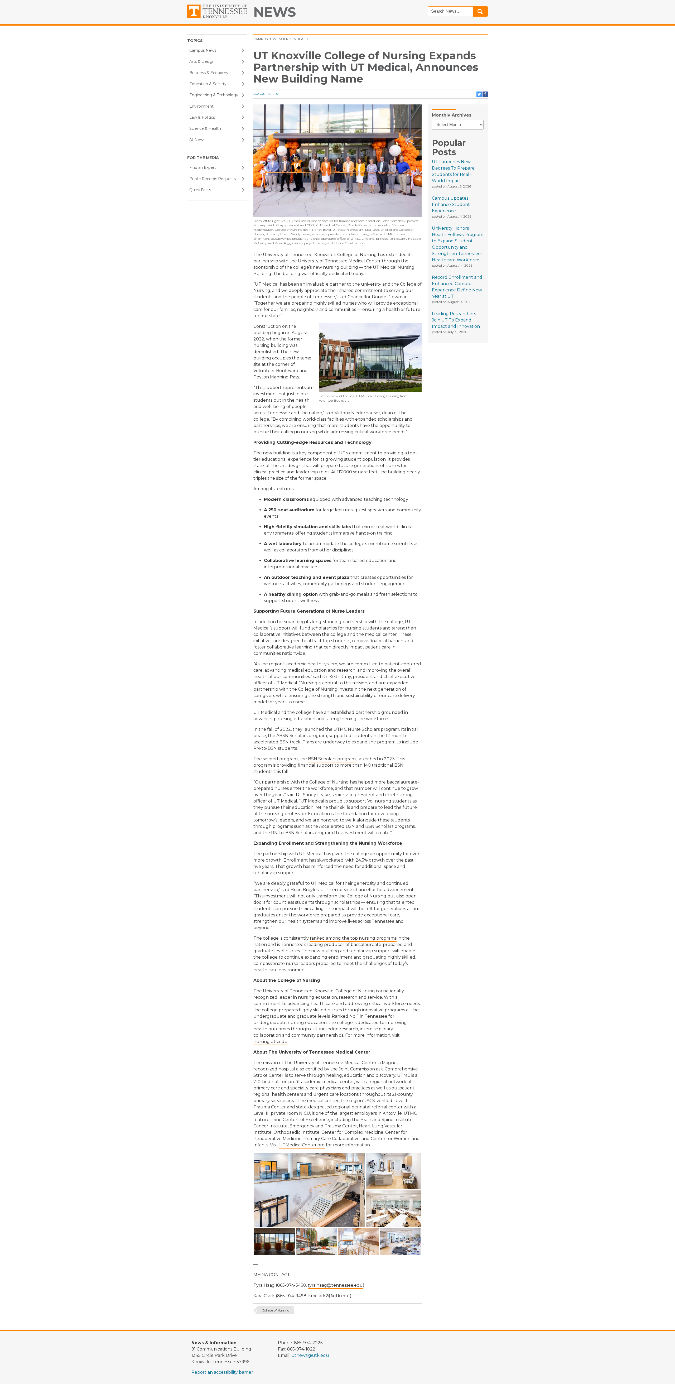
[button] (309, 1190)
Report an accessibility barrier (222, 1372)
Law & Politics (202, 117)
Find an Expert (202, 167)
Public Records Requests (212, 178)
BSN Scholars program (332, 758)
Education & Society (207, 83)
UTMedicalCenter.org (302, 1144)
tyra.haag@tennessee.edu (335, 1285)
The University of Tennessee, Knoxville (217, 11)
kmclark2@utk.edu (329, 1295)
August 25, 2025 (266, 94)
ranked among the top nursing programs (353, 938)
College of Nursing (276, 1310)
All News (197, 139)
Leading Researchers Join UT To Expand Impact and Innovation (456, 320)
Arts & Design (202, 61)
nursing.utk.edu (270, 1041)
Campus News (202, 50)
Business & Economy (208, 72)
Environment (201, 106)
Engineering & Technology (213, 95)
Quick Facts (200, 190)
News (274, 12)
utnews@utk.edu (310, 1355)
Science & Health (205, 128)
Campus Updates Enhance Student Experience (451, 204)
